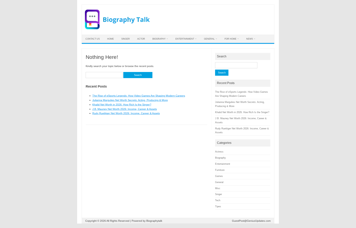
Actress (219, 151)
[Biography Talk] (117, 28)
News (249, 39)
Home (110, 39)
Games (219, 176)
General (209, 39)
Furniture (220, 170)
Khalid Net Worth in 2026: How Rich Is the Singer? (121, 104)
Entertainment (184, 39)
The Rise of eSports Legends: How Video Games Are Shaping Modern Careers (138, 95)
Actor (141, 39)
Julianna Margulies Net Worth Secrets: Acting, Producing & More (130, 100)
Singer (125, 39)
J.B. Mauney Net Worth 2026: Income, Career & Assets (124, 109)
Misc (217, 188)
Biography (159, 39)
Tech (217, 200)
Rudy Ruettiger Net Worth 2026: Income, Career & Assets (126, 113)
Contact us (92, 39)
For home (230, 39)
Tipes (218, 206)
